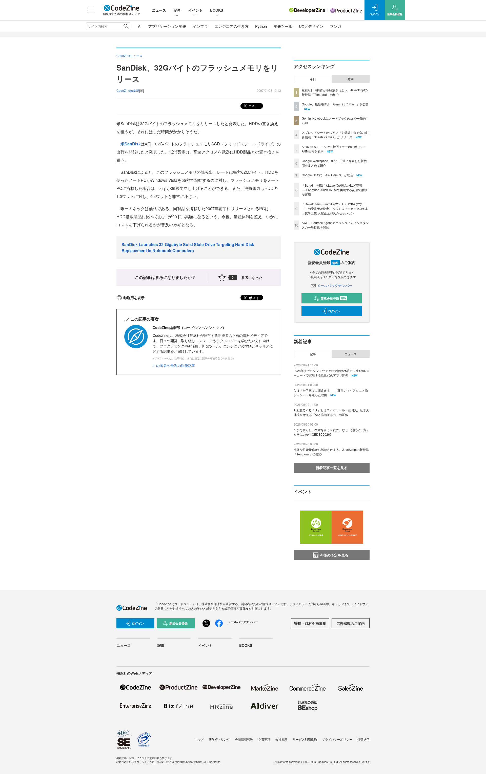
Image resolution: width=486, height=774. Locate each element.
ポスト (253, 105)
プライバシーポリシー (337, 739)
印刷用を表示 (134, 297)
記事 (177, 10)
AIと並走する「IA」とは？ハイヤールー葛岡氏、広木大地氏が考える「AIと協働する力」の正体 (331, 412)
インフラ (200, 26)
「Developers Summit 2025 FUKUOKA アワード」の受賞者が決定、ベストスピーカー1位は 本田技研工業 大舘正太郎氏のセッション (335, 208)
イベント (195, 10)
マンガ (335, 26)
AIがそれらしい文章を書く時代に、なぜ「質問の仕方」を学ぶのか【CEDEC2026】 (331, 432)
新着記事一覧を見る (332, 467)
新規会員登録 (333, 298)
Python (261, 26)
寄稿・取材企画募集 (310, 623)
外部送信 (363, 739)
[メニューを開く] (91, 10)
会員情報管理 (244, 739)
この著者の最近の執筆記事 (174, 365)
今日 (313, 79)
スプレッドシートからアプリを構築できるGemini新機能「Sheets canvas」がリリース (335, 134)
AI (139, 26)
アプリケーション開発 (167, 26)
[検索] (126, 26)
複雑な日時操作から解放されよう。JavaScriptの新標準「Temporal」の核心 (335, 92)
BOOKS (216, 10)
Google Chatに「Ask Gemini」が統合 (327, 175)
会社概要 (281, 739)
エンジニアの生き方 (231, 26)
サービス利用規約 (305, 739)
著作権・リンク (219, 739)
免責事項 (264, 739)
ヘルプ (199, 739)
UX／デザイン (311, 26)
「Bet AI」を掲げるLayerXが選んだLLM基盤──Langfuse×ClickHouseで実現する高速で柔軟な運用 (334, 189)
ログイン (334, 311)
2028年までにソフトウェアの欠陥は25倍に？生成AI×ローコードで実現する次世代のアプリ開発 (332, 372)
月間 (351, 79)
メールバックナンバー (334, 285)
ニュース (159, 10)
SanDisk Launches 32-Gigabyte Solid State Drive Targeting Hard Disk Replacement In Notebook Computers (188, 247)
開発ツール (282, 26)
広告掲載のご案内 (350, 623)
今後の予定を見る (334, 555)
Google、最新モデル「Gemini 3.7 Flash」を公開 (335, 104)
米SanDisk (130, 144)
